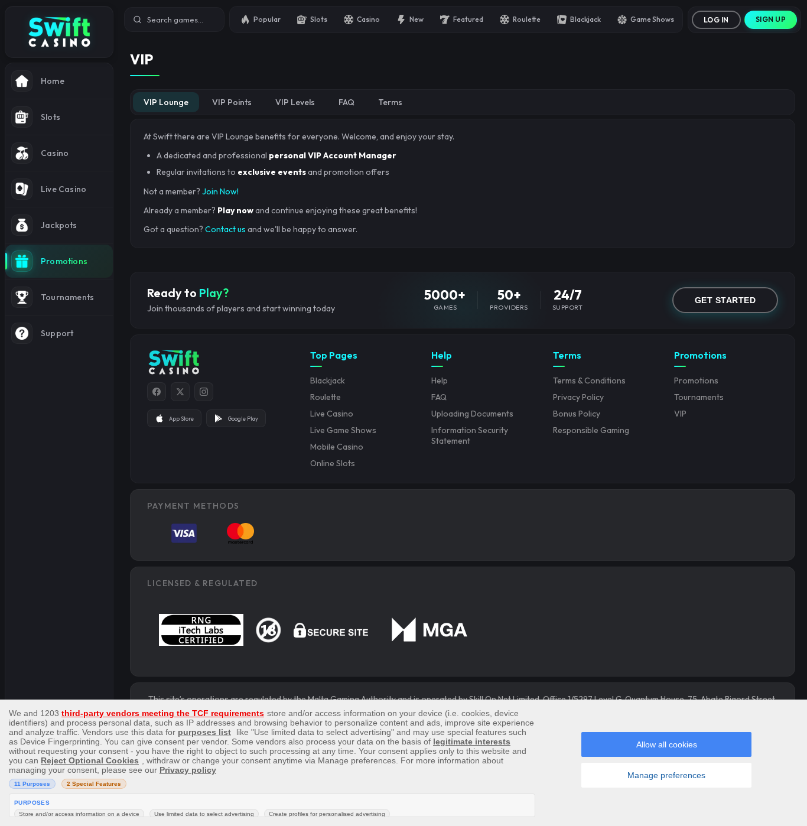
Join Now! (220, 191)
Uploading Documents (472, 413)
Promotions (696, 380)
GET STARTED (725, 300)
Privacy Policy (578, 397)
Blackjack (585, 19)
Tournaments (699, 397)
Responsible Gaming (591, 430)
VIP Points (232, 102)
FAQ (346, 102)
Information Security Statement (469, 435)
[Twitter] (180, 391)
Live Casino (331, 413)
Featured (468, 19)
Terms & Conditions (589, 380)
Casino (368, 19)
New (416, 19)
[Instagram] (203, 391)
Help (439, 380)
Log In (716, 19)
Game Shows (652, 19)
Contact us (225, 229)
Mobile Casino (336, 446)
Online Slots (332, 463)
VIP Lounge (166, 102)
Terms (390, 102)
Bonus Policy (576, 413)
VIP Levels (295, 102)
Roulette (527, 19)
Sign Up (771, 19)
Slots (318, 19)
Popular (267, 19)
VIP (680, 413)
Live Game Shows (343, 430)
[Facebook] (156, 391)
